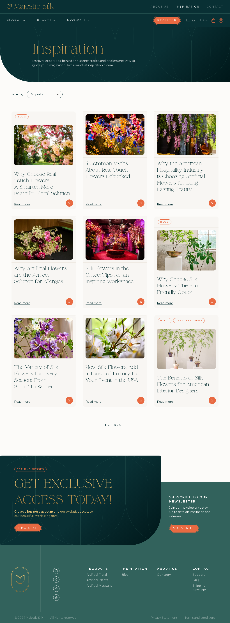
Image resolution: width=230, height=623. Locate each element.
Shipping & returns (199, 588)
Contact (215, 6)
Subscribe (184, 528)
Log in (190, 20)
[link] (167, 20)
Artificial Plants (97, 580)
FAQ (196, 580)
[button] (16, 20)
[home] (30, 6)
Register (167, 20)
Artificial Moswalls (99, 585)
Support (199, 574)
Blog (125, 574)
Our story (164, 574)
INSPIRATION (188, 6)
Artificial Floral (97, 574)
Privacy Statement (164, 617)
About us (160, 6)
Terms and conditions (200, 617)
